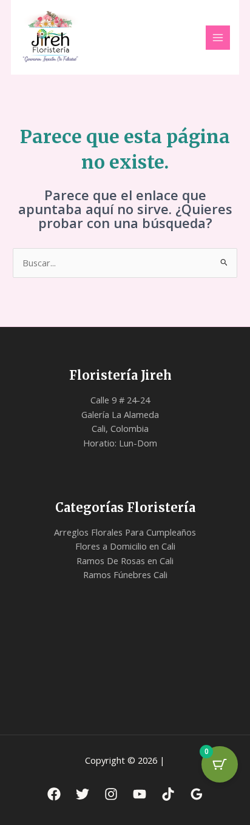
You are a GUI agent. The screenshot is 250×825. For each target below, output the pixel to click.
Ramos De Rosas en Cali (125, 560)
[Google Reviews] (196, 794)
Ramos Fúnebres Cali (125, 574)
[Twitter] (82, 794)
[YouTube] (139, 794)
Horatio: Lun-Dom (120, 443)
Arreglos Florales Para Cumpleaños (125, 532)
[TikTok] (168, 794)
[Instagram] (111, 794)
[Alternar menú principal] (218, 37)
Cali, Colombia (120, 428)
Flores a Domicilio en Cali (125, 546)
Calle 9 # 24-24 (120, 400)
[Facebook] (54, 794)
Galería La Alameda (120, 414)
